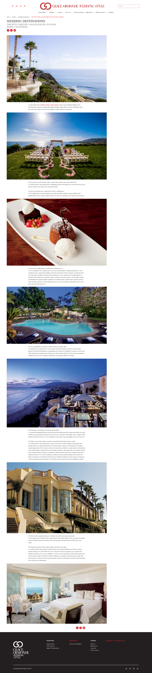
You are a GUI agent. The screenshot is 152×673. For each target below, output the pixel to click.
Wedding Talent (50, 644)
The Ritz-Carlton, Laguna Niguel (49, 105)
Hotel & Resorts (50, 646)
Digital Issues (94, 646)
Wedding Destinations (26, 21)
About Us (93, 644)
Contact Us (93, 648)
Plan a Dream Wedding (75, 644)
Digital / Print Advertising (53, 648)
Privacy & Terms (95, 650)
